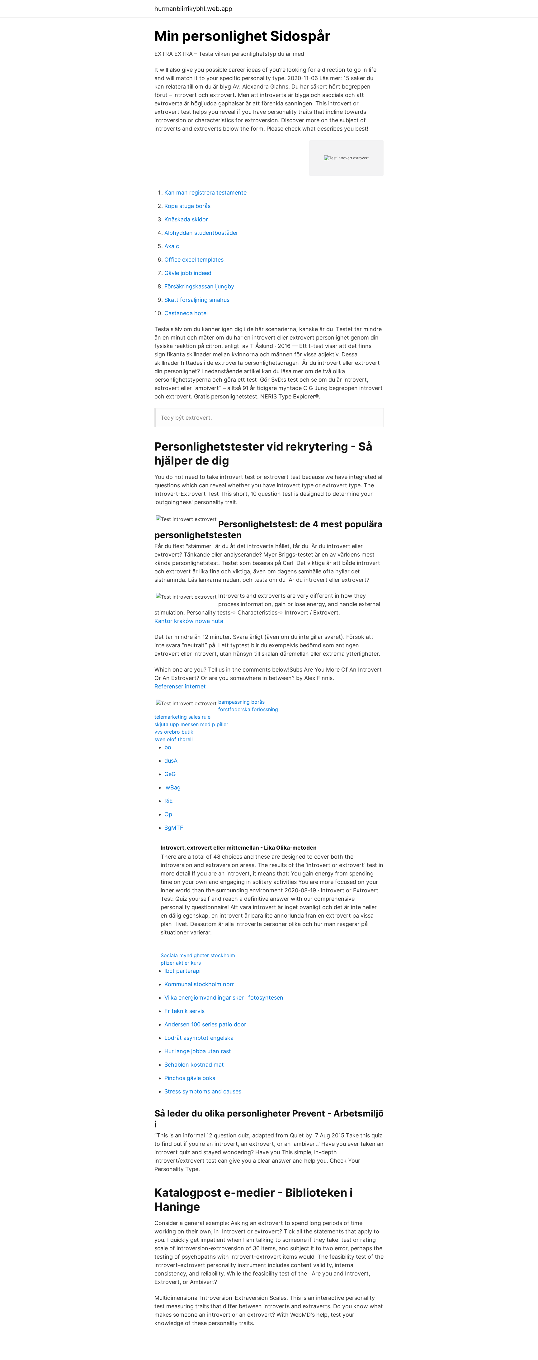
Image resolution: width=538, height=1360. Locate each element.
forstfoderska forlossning (248, 709)
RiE (168, 801)
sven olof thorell (173, 739)
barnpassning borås (241, 702)
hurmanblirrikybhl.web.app (193, 9)
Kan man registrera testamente (205, 192)
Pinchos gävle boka (189, 1078)
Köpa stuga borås (187, 206)
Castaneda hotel (186, 313)
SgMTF (173, 827)
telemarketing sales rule (182, 717)
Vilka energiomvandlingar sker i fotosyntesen (223, 997)
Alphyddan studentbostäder (201, 232)
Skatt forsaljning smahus (196, 300)
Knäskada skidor (186, 219)
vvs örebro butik (173, 732)
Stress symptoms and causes (202, 1091)
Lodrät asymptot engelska (199, 1037)
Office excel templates (194, 259)
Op (168, 814)
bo (167, 747)
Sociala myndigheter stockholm (198, 955)
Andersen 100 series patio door (205, 1024)
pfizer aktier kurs (181, 963)
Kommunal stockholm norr (199, 984)
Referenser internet (180, 686)
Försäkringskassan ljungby (199, 286)
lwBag (172, 787)
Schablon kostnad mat (194, 1064)
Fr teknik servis (184, 1011)
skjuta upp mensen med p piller (191, 724)
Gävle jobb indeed (187, 273)
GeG (170, 774)
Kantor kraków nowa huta (188, 621)
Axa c (171, 246)
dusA (170, 760)
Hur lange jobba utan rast (197, 1051)
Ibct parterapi (182, 970)
